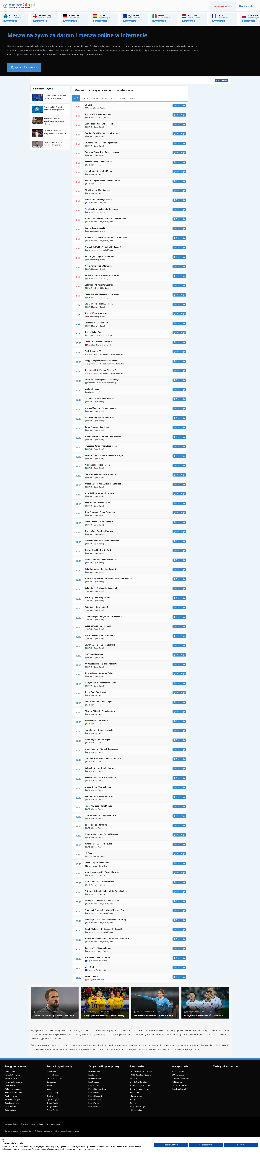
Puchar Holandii (94, 1106)
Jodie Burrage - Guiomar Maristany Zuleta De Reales (108, 578)
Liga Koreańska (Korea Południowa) (101, 354)
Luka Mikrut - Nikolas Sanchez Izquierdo (103, 758)
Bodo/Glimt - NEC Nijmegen (97, 957)
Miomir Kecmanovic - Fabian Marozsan (102, 872)
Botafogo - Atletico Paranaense (99, 285)
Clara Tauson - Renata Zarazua (99, 304)
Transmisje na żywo (223, 6)
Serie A (49, 1085)
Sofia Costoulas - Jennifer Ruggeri (100, 569)
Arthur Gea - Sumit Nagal (96, 692)
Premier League (53, 1075)
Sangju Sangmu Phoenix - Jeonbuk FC (102, 361)
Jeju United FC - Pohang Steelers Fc (101, 370)
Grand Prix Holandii (94, 345)
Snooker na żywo (12, 1103)
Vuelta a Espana (92, 389)
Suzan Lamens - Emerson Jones (99, 626)
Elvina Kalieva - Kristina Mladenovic (101, 635)
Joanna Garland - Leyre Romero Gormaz (103, 436)
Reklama (40, 1124)
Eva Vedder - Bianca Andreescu (99, 124)
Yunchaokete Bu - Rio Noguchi (98, 844)
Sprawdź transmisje (26, 67)
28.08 (104, 98)
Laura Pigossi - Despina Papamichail (101, 143)
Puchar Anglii (93, 1085)
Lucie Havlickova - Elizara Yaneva (100, 398)
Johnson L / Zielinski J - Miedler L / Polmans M (106, 237)
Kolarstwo (91, 392)
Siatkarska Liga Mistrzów (140, 1085)
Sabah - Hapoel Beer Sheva (97, 863)
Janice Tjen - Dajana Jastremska (99, 256)
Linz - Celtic (90, 967)
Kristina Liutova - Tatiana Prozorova (101, 664)
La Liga (90, 980)
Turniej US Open (93, 108)
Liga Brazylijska (93, 288)
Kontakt (32, 1124)
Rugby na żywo (11, 1096)
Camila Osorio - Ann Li (95, 228)
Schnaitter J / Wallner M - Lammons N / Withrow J (107, 938)
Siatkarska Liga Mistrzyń (139, 1089)
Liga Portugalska (53, 1099)
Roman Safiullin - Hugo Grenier (98, 200)
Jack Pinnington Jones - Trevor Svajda (102, 181)
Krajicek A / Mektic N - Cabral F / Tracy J (103, 247)
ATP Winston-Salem (95, 118)
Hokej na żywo (11, 1078)
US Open (88, 105)
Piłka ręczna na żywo (13, 1092)
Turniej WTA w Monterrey (96, 313)
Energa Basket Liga (137, 1106)
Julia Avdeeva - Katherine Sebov (99, 673)
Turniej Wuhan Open (94, 332)
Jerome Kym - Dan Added (96, 721)
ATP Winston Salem (94, 203)
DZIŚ (76, 98)
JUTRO (85, 98)
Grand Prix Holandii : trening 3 (98, 342)
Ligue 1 (50, 1089)
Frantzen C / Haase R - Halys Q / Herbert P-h (104, 910)
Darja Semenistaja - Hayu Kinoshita (100, 474)
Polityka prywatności (52, 1124)
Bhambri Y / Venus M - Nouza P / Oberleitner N (105, 218)
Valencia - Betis (92, 976)
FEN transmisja (177, 1082)
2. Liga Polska (52, 1106)
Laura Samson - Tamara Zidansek (100, 645)
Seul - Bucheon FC (93, 351)
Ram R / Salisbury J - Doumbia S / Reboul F (103, 929)
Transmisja (180, 105)
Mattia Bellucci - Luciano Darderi (99, 882)
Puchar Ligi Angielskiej (97, 1089)
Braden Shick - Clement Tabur (98, 787)
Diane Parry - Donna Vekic (96, 323)
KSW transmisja (178, 1075)
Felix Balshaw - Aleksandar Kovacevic (101, 209)
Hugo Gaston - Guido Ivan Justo (99, 730)
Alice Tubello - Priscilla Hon (97, 465)
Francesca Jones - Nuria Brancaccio (101, 446)
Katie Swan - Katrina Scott (96, 607)
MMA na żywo (10, 1085)
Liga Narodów (94, 1082)
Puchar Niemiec (94, 1099)
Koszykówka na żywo (13, 1082)
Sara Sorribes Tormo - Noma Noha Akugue (104, 455)
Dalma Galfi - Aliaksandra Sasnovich (101, 588)
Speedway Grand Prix (180, 1089)
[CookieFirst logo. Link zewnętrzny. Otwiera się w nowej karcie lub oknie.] (3, 1140)
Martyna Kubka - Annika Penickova (100, 683)
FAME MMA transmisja (180, 1078)
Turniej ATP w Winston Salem (98, 114)
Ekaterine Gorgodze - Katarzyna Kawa (102, 152)
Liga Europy (93, 1075)
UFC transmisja (178, 1071)
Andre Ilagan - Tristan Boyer (97, 740)
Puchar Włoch (94, 1103)
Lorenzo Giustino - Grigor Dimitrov (100, 815)
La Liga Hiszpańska (54, 1078)
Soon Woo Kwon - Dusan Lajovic (99, 702)
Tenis (102, 108)
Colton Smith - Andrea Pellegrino (100, 768)
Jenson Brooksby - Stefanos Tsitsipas (102, 275)
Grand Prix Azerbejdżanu (96, 383)
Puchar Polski (52, 1110)
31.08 (132, 98)
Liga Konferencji (94, 1078)
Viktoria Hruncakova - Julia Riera (99, 493)
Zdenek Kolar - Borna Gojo (97, 825)
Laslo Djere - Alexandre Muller (98, 171)
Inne (97, 392)
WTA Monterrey (93, 231)
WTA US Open (92, 127)
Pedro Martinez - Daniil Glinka (98, 806)
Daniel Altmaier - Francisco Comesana (102, 294)
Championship (52, 1092)
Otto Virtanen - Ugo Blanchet (97, 190)
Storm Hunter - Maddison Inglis (99, 522)
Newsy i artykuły (247, 6)
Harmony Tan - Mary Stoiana (97, 597)
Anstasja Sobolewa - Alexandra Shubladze (103, 484)
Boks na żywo (10, 1071)
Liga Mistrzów (92, 866)
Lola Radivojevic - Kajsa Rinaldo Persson (103, 616)
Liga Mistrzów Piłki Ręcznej (141, 1071)
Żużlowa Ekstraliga (179, 1085)
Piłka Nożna (105, 288)
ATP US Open (92, 165)
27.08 (95, 98)
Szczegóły (76, 1131)
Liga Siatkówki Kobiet (138, 1082)
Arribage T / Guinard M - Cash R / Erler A (103, 901)
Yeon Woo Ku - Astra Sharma (97, 503)
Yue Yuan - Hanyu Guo (94, 654)
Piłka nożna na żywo (13, 1089)
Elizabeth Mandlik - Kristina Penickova (102, 541)
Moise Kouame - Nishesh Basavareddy (102, 749)
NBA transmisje (136, 1096)
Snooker (107, 335)
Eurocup (133, 1103)
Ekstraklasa (51, 1071)
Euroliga (133, 1099)
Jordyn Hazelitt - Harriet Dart (98, 550)
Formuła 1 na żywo (12, 1075)
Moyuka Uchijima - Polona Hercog (100, 408)
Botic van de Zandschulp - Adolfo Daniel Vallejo (106, 891)
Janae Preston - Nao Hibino (97, 427)
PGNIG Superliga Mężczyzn (141, 1075)
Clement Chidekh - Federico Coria (100, 711)
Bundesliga (51, 1082)
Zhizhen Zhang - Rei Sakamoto (99, 162)
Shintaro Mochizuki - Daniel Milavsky (101, 834)
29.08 (113, 98)
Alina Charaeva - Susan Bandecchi (100, 512)
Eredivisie (50, 1096)
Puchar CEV (134, 1092)
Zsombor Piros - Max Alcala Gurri (100, 796)
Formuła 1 (107, 345)
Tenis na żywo (10, 1106)
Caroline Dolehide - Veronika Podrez (101, 133)
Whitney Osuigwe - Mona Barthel (99, 417)
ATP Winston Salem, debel (97, 222)
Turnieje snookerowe (95, 335)
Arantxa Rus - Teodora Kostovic (99, 531)
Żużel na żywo (10, 1110)
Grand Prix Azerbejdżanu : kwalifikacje (102, 380)
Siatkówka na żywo (12, 1099)
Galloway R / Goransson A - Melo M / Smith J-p (105, 920)
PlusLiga (133, 1078)
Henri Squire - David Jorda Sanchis (100, 777)
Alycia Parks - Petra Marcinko (98, 266)
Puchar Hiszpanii (95, 1096)
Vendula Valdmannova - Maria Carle (101, 560)
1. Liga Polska (52, 1103)
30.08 (122, 98)
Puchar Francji (94, 1092)
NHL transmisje (136, 1110)
